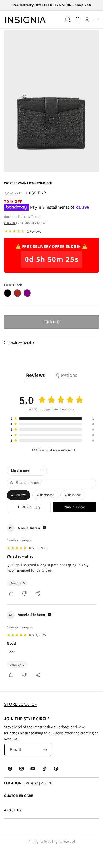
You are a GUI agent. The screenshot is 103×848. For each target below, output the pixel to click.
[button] (95, 20)
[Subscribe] (45, 749)
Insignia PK (40, 841)
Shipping (10, 222)
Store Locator (20, 704)
